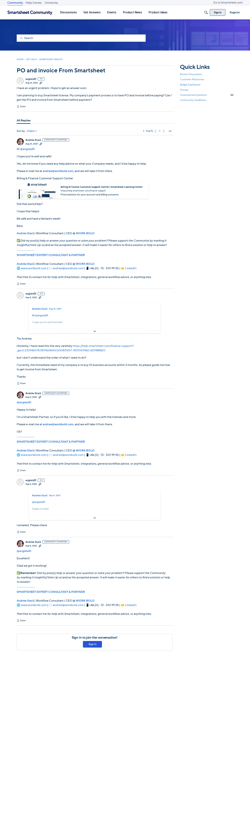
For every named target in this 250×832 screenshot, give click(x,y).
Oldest (31, 131)
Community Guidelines (193, 100)
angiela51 (30, 79)
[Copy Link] (41, 82)
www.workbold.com (34, 268)
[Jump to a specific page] (170, 131)
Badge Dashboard (190, 84)
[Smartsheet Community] (30, 12)
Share (21, 107)
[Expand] (95, 331)
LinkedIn (131, 268)
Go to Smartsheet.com (228, 3)
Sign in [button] (92, 644)
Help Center (34, 3)
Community (15, 3)
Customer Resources (192, 79)
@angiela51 (27, 149)
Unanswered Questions (206, 95)
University (51, 3)
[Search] (206, 12)
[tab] (23, 120)
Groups (184, 90)
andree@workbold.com (68, 268)
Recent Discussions (191, 74)
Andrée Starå (33, 140)
